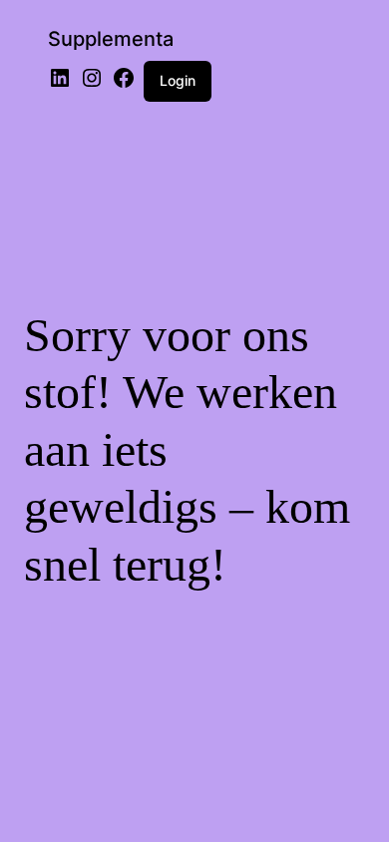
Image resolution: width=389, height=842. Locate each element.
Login (177, 80)
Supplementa (111, 39)
